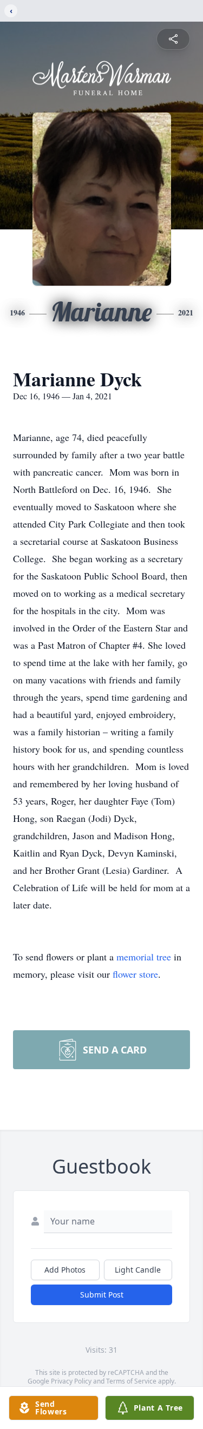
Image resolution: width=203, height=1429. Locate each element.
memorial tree (143, 956)
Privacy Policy (71, 1381)
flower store (135, 973)
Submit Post (101, 1294)
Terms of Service (131, 1381)
